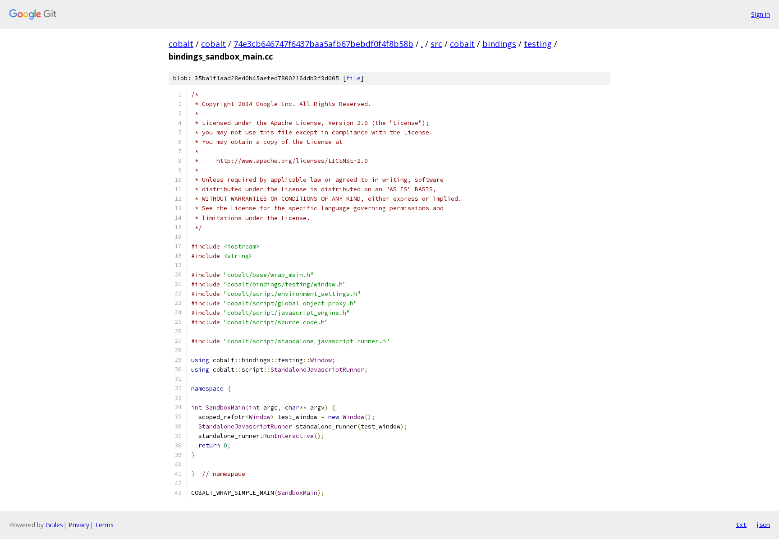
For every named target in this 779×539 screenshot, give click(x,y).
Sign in (760, 14)
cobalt (181, 43)
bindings (499, 43)
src (436, 43)
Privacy (79, 525)
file (353, 78)
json (763, 525)
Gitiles (54, 525)
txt (741, 525)
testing (538, 43)
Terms (104, 525)
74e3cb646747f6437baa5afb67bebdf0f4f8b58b (323, 43)
